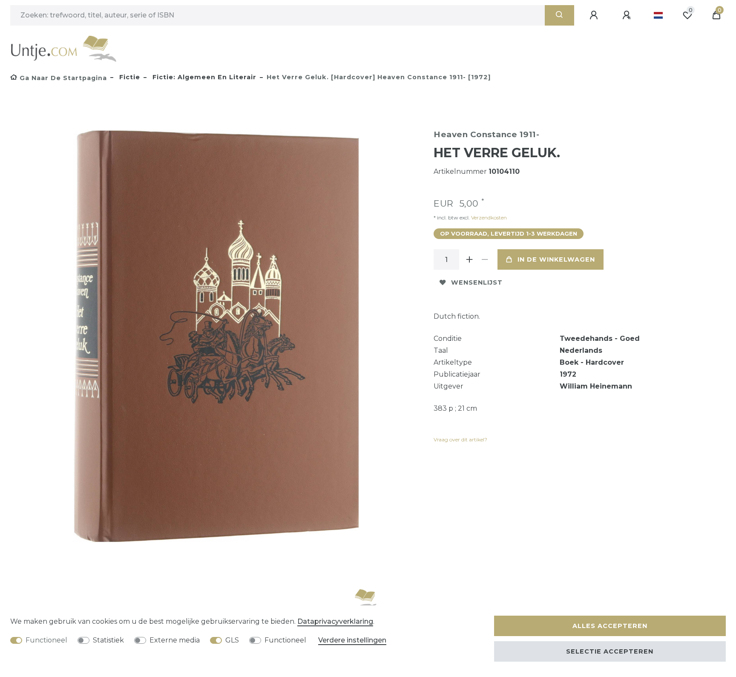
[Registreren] (628, 15)
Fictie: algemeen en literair (203, 77)
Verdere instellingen (352, 640)
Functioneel (46, 640)
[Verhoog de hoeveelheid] (469, 259)
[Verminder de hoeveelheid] (484, 259)
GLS (232, 640)
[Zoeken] (559, 15)
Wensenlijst (477, 282)
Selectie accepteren (609, 651)
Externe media (175, 640)
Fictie (128, 77)
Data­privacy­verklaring (335, 621)
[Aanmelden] (595, 15)
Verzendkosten (488, 217)
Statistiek (108, 640)
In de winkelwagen (556, 259)
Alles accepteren (609, 626)
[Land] (658, 15)
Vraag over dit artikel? (460, 439)
